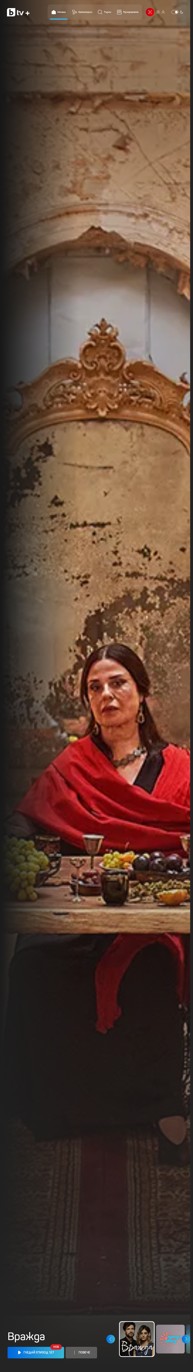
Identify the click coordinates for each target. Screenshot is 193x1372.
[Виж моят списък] (157, 12)
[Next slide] (186, 1339)
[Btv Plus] (18, 12)
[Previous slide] (110, 1339)
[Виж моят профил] (163, 12)
